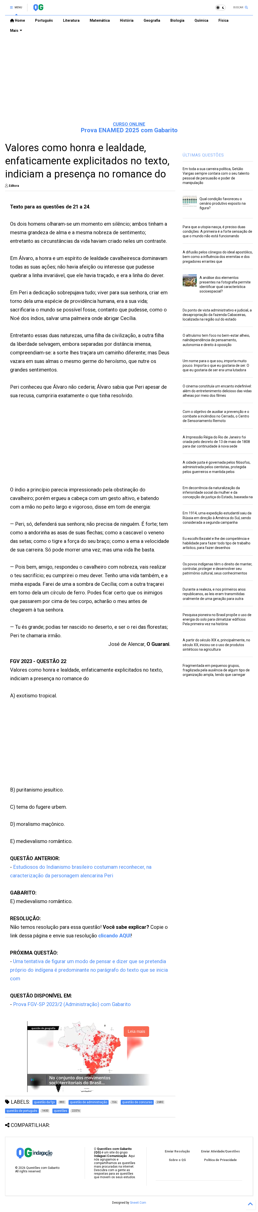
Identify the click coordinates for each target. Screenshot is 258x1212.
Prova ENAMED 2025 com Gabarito (129, 130)
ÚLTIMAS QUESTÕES (203, 155)
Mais (14, 31)
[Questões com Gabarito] (38, 9)
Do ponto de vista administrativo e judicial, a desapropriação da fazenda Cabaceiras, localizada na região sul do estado (217, 314)
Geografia (152, 20)
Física (223, 20)
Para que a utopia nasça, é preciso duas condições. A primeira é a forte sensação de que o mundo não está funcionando (217, 231)
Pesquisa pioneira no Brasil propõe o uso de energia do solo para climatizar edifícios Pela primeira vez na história (217, 619)
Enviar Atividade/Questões (220, 1151)
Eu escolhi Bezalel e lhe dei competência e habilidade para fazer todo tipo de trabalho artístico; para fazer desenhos (216, 543)
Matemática (100, 20)
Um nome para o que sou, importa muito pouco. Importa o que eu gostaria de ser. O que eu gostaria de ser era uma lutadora (216, 365)
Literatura (71, 20)
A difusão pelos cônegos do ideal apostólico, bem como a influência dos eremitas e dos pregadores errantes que (218, 256)
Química (201, 20)
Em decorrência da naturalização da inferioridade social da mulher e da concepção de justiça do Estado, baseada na (218, 492)
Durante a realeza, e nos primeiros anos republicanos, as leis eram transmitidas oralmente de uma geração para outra (214, 593)
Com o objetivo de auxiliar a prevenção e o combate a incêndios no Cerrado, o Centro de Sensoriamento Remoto (216, 416)
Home (19, 20)
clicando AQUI (114, 936)
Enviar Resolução (177, 1151)
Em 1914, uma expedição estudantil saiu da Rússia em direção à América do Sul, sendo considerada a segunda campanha (217, 517)
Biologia (177, 20)
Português (44, 20)
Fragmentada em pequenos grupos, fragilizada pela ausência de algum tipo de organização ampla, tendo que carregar (216, 670)
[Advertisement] (129, 78)
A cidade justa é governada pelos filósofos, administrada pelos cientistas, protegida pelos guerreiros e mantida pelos (216, 466)
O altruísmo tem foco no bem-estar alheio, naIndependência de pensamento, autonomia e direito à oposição (216, 340)
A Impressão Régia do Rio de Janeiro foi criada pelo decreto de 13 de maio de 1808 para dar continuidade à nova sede (216, 441)
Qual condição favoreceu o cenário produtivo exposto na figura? (223, 203)
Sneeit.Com (138, 1202)
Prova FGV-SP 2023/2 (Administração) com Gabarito (72, 1004)
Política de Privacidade (220, 1160)
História (127, 20)
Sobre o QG (177, 1160)
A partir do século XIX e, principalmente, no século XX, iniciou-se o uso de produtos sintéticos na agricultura (216, 644)
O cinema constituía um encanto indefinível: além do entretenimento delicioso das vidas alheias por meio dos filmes (217, 390)
